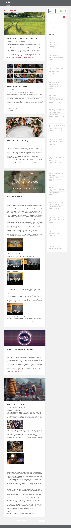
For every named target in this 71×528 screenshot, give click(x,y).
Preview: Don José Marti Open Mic (20, 350)
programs (47, 2)
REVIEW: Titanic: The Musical (54, 48)
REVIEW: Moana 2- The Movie (54, 165)
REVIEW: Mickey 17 (52, 95)
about (65, 2)
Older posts (42, 520)
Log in (50, 23)
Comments (51, 27)
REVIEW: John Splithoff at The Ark (55, 86)
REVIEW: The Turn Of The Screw (55, 82)
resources (56, 2)
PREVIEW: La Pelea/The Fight (18, 141)
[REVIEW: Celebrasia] (24, 182)
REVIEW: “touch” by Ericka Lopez (54, 229)
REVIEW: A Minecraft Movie (54, 46)
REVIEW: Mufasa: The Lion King (54, 192)
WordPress (65, 526)
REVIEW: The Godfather (53, 114)
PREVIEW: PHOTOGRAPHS (17, 86)
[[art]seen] (8, 2)
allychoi (17, 41)
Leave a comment (22, 41)
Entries (51, 25)
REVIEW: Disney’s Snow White (54, 42)
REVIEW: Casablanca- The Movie (54, 112)
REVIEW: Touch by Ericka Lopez (54, 246)
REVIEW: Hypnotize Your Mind (54, 204)
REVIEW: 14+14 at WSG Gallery (54, 132)
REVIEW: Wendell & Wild (16, 404)
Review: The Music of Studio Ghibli (55, 73)
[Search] (64, 17)
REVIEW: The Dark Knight (53, 59)
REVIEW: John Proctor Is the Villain (55, 206)
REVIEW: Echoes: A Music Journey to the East (57, 116)
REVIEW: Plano (51, 231)
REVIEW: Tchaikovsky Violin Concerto (55, 130)
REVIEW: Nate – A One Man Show (55, 167)
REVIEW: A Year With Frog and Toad (55, 102)
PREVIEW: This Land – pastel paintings (22, 38)
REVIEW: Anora (51, 222)
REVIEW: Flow (51, 118)
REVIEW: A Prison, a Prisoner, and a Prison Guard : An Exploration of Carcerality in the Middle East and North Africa (56, 154)
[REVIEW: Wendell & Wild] (24, 389)
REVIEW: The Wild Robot (53, 44)
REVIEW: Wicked (52, 194)
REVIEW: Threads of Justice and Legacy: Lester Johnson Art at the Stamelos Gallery (56, 241)
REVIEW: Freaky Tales (53, 90)
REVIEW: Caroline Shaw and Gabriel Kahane (56, 173)
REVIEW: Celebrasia (14, 197)
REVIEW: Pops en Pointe (53, 84)
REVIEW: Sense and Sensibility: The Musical (56, 104)
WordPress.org (51, 29)
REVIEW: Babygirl (52, 175)
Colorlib (59, 526)
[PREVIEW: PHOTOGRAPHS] (24, 73)
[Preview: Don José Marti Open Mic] (24, 338)
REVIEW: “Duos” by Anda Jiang (54, 235)
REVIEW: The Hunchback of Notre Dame (56, 57)
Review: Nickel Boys (52, 80)
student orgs (60, 2)
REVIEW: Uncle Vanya (53, 215)
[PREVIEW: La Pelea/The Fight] (24, 127)
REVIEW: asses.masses (53, 53)
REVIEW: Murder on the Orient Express (56, 248)
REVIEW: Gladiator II (52, 187)
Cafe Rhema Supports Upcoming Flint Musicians (57, 63)
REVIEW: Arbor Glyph (52, 244)
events (43, 2)
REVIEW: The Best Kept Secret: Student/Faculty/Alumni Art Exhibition (55, 171)
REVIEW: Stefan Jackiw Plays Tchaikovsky (56, 75)
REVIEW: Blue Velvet (52, 182)
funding (51, 2)
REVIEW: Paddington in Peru (54, 55)
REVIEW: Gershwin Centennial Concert (56, 123)
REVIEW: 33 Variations (53, 210)
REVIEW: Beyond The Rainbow (54, 71)
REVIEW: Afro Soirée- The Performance (56, 202)
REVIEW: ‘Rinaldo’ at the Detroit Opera (55, 128)
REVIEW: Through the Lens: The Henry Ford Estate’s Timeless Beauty (56, 238)
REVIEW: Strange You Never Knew (55, 88)
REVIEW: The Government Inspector (55, 77)
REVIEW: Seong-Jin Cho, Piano (54, 93)
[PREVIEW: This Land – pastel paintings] (24, 23)
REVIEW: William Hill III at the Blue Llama (56, 224)
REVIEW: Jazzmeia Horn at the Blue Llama (56, 107)
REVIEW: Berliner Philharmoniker (54, 196)
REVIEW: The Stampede (53, 160)
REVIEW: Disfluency (52, 185)
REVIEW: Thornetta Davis (53, 177)
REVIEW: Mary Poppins (53, 137)
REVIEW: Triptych (52, 66)
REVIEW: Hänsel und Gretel (54, 208)
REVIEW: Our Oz (52, 40)
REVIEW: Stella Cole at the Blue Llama (55, 217)
